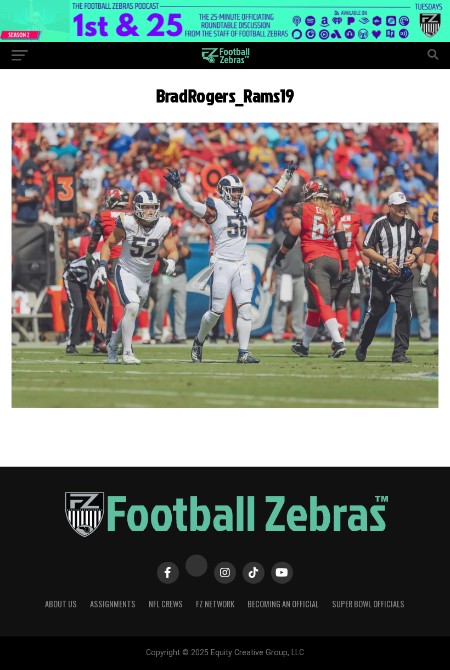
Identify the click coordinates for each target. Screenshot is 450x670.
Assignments (113, 604)
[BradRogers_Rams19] (225, 405)
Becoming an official (283, 604)
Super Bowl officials (368, 604)
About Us (61, 604)
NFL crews (166, 604)
